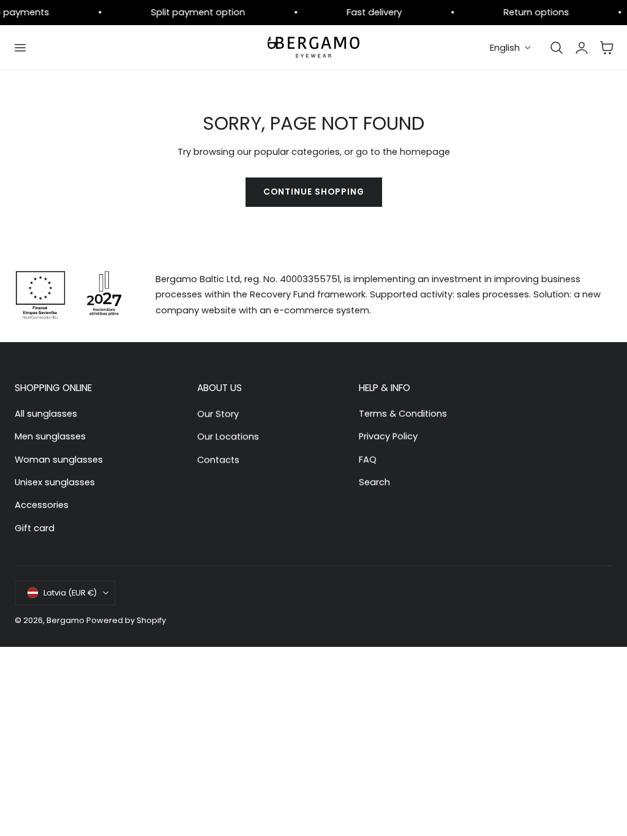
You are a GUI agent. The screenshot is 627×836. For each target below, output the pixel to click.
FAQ (368, 459)
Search (374, 482)
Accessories (42, 505)
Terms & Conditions (403, 414)
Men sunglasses (50, 436)
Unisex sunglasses (55, 482)
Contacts (218, 459)
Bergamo (65, 620)
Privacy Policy (388, 436)
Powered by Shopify (126, 620)
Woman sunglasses (59, 459)
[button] (20, 48)
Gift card (34, 528)
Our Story (218, 414)
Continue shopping (313, 192)
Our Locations (228, 436)
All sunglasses (46, 414)
